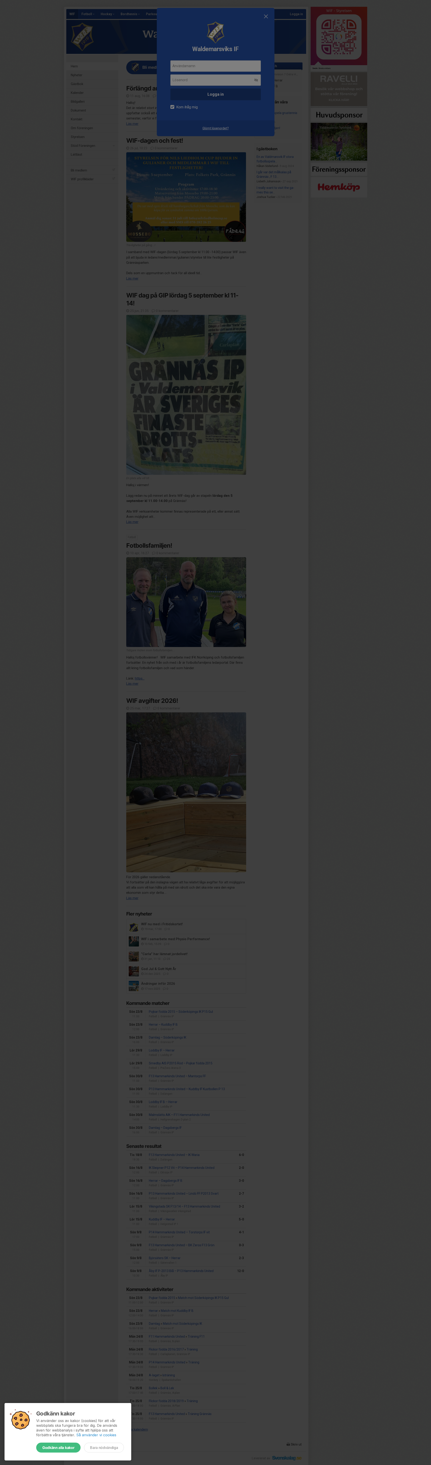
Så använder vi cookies (96, 1435)
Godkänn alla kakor (58, 1447)
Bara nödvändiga (104, 1447)
